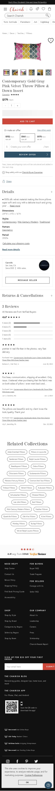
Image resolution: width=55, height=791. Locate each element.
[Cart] (49, 9)
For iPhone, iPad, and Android (17, 695)
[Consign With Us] (37, 9)
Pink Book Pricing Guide (14, 591)
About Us (34, 615)
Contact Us (9, 574)
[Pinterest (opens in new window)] (26, 760)
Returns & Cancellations (27, 296)
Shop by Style (10, 615)
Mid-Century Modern (28, 221)
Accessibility (10, 597)
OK (27, 782)
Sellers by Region (12, 632)
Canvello (5, 94)
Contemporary (9, 221)
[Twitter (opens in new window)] (36, 760)
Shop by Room (10, 638)
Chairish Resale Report (39, 644)
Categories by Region (13, 627)
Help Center (10, 568)
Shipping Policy (11, 586)
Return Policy (10, 580)
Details (27, 192)
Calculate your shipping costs (16, 243)
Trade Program (36, 574)
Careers (33, 627)
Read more (15, 205)
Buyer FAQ (34, 568)
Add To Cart (27, 121)
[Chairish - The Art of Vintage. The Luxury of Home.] (17, 9)
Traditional (45, 221)
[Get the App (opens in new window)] (12, 707)
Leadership (34, 621)
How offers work (44, 130)
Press (32, 632)
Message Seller (27, 280)
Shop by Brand (11, 621)
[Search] (47, 15)
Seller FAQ (34, 592)
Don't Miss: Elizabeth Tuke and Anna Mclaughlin (27, 2)
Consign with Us (36, 586)
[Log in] (26, 9)
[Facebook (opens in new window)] (17, 760)
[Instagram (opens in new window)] (7, 760)
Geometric (7, 229)
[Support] (48, 785)
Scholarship (34, 638)
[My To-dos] (31, 9)
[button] (6, 9)
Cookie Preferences (33, 775)
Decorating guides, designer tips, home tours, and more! (25, 682)
